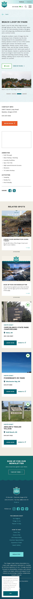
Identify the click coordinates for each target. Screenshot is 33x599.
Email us (16, 502)
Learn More (10, 343)
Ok (10, 593)
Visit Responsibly (16, 537)
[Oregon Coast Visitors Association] (4, 4)
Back (6, 14)
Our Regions (16, 518)
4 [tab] (23, 94)
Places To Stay (16, 523)
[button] (9, 190)
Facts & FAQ (16, 535)
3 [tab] (18, 94)
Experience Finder (16, 542)
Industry (29, 2)
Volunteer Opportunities (16, 540)
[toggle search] (26, 6)
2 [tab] (13, 94)
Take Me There (16, 472)
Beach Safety (16, 545)
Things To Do (16, 521)
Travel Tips (16, 532)
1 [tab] (7, 94)
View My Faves (18, 66)
